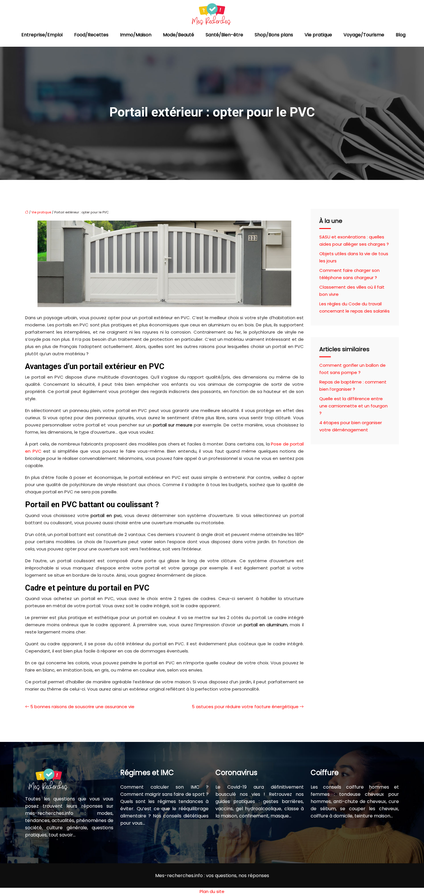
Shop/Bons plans (274, 34)
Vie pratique (318, 34)
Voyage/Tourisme (364, 34)
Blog (401, 34)
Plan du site (212, 891)
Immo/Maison (135, 34)
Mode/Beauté (178, 34)
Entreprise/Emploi (42, 34)
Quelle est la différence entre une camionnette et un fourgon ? (353, 406)
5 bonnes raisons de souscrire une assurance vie (82, 707)
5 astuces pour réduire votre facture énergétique (245, 707)
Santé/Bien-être (224, 34)
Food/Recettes (91, 34)
